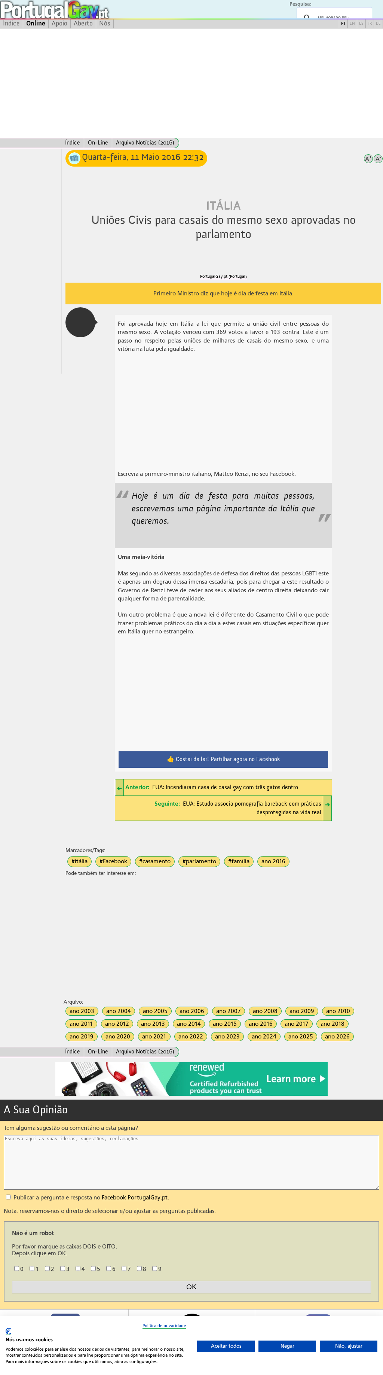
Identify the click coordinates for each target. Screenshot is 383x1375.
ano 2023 (227, 1036)
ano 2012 (117, 1023)
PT (343, 24)
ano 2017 (297, 1023)
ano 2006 (192, 1011)
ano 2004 (118, 1011)
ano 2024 (264, 1036)
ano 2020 (117, 1036)
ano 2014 (189, 1023)
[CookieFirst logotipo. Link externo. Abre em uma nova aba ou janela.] (8, 1331)
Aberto (83, 23)
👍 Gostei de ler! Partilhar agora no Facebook (223, 760)
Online (35, 23)
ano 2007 (228, 1011)
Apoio (59, 23)
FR (370, 24)
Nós (104, 23)
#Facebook (113, 861)
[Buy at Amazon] (191, 1094)
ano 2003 (82, 1011)
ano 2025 (300, 1036)
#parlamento (199, 861)
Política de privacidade (164, 1325)
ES (361, 24)
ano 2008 (265, 1011)
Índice (11, 23)
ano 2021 (154, 1036)
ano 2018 (332, 1023)
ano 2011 (81, 1023)
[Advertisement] (191, 83)
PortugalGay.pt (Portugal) (223, 276)
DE (378, 24)
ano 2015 (225, 1023)
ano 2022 (190, 1036)
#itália (79, 861)
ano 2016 (273, 861)
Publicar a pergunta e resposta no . (90, 1197)
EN (352, 24)
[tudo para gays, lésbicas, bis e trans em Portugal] (75, 9)
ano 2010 (338, 1011)
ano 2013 (153, 1023)
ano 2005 (155, 1011)
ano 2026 (337, 1036)
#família (238, 861)
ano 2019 (82, 1036)
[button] (80, 322)
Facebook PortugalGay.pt (135, 1197)
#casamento (155, 861)
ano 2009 (301, 1011)
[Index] (30, 143)
